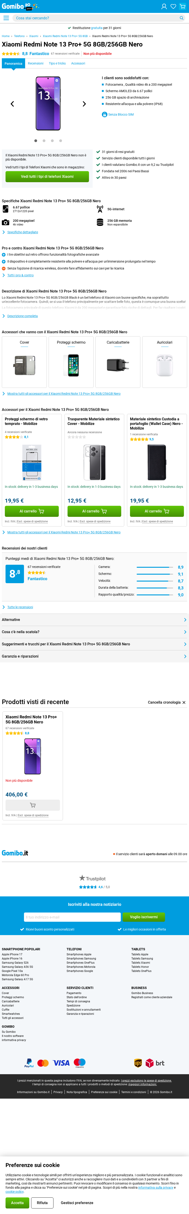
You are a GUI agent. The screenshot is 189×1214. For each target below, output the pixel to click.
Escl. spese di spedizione (32, 521)
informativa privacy (14, 1040)
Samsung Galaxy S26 (15, 962)
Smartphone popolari (21, 949)
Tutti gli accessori (13, 1018)
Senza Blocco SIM (121, 114)
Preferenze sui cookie (104, 1092)
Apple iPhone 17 (12, 954)
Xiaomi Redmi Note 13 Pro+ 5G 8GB (65, 36)
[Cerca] (181, 18)
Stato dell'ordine (77, 997)
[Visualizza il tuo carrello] (182, 6)
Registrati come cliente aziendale (151, 997)
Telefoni (74, 949)
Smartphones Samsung (81, 958)
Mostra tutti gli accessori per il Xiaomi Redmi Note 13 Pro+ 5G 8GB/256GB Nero (64, 393)
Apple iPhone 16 (12, 958)
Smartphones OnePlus (80, 962)
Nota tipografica (77, 1092)
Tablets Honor (140, 966)
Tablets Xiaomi (140, 962)
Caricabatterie (10, 1001)
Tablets (138, 949)
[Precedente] (12, 103)
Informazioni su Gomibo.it (33, 1092)
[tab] (35, 140)
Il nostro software (13, 1036)
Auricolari (8, 1005)
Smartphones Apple (79, 954)
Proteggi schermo (13, 997)
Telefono (19, 36)
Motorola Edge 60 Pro (15, 975)
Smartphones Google (80, 971)
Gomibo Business (142, 993)
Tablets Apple (139, 954)
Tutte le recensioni (20, 607)
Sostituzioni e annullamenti (84, 1009)
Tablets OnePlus (141, 971)
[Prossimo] (84, 103)
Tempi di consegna (78, 1001)
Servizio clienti (80, 988)
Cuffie (5, 1009)
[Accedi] (164, 6)
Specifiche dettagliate (22, 232)
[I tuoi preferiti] (173, 6)
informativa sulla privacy (155, 1187)
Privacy (58, 1092)
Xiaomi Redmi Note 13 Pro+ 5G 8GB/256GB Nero (122, 36)
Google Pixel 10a (12, 971)
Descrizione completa (22, 316)
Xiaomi (33, 36)
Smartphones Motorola (81, 966)
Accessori (10, 988)
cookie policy (15, 1192)
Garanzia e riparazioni (80, 1013)
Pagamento (74, 993)
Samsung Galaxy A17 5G (17, 979)
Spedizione (73, 1005)
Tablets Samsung (142, 958)
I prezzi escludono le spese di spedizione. (146, 1080)
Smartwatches (11, 1013)
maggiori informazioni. (142, 1084)
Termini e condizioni (133, 1092)
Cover (5, 993)
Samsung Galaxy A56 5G (17, 966)
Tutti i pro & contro (20, 275)
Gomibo (8, 1026)
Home (5, 36)
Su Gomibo (9, 1031)
